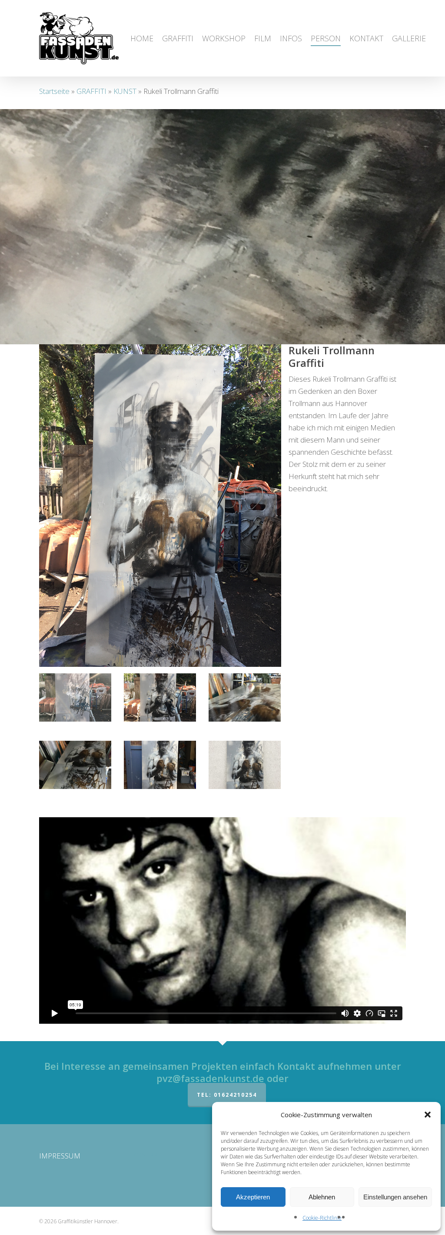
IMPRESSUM (59, 1156)
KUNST (124, 91)
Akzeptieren (253, 1197)
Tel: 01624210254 (227, 1095)
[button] (427, 1114)
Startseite (54, 91)
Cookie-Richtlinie (322, 1218)
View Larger (75, 689)
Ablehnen (322, 1197)
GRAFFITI (91, 91)
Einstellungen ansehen (395, 1197)
